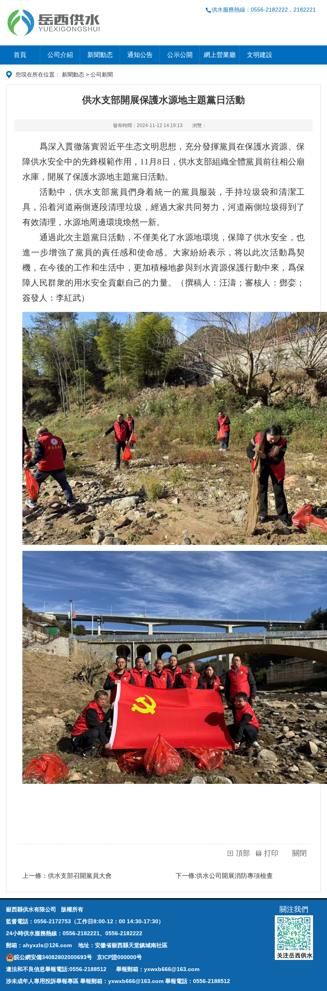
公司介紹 (60, 54)
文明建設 (259, 54)
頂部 (243, 853)
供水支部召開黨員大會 (80, 875)
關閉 (299, 853)
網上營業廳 (220, 54)
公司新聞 (102, 74)
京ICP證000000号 (119, 957)
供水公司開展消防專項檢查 (234, 875)
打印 (271, 853)
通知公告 (140, 54)
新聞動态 (100, 54)
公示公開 (180, 54)
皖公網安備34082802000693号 (54, 957)
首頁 (20, 54)
